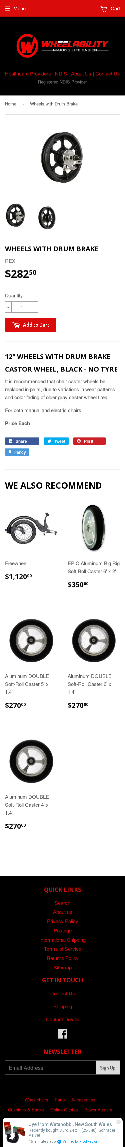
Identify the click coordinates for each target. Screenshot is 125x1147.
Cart (114, 8)
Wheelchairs (36, 1099)
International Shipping (62, 939)
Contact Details (62, 1019)
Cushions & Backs (26, 1109)
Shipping (62, 1006)
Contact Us (107, 73)
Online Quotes (64, 1109)
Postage (63, 930)
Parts (60, 1099)
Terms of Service (62, 948)
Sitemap (63, 967)
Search (62, 902)
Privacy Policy (62, 920)
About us (62, 911)
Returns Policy (63, 957)
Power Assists (98, 1109)
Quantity (14, 295)
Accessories (83, 1099)
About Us (81, 73)
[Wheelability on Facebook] (63, 1035)
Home (10, 103)
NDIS (61, 73)
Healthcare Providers (28, 73)
